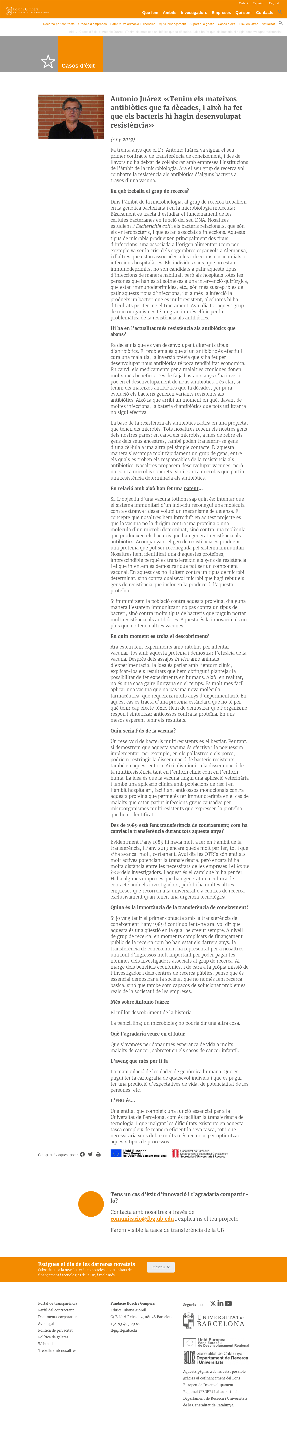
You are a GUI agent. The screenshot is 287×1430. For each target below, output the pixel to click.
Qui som (243, 12)
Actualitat (268, 24)
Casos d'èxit (88, 31)
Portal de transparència (57, 1303)
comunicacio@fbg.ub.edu (142, 1219)
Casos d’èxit (226, 24)
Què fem (150, 12)
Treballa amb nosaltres (57, 1350)
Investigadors (194, 12)
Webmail (45, 1344)
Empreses (221, 12)
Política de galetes (53, 1337)
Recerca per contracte (59, 24)
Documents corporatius (58, 1317)
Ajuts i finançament (172, 24)
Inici (71, 31)
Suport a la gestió (201, 24)
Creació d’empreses (92, 24)
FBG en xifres (248, 24)
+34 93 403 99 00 (126, 1324)
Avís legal (46, 1324)
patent (191, 488)
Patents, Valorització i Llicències (132, 24)
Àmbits (169, 12)
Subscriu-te (161, 1267)
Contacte (264, 12)
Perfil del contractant (56, 1310)
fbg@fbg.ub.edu (124, 1330)
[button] (280, 12)
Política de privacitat (55, 1330)
